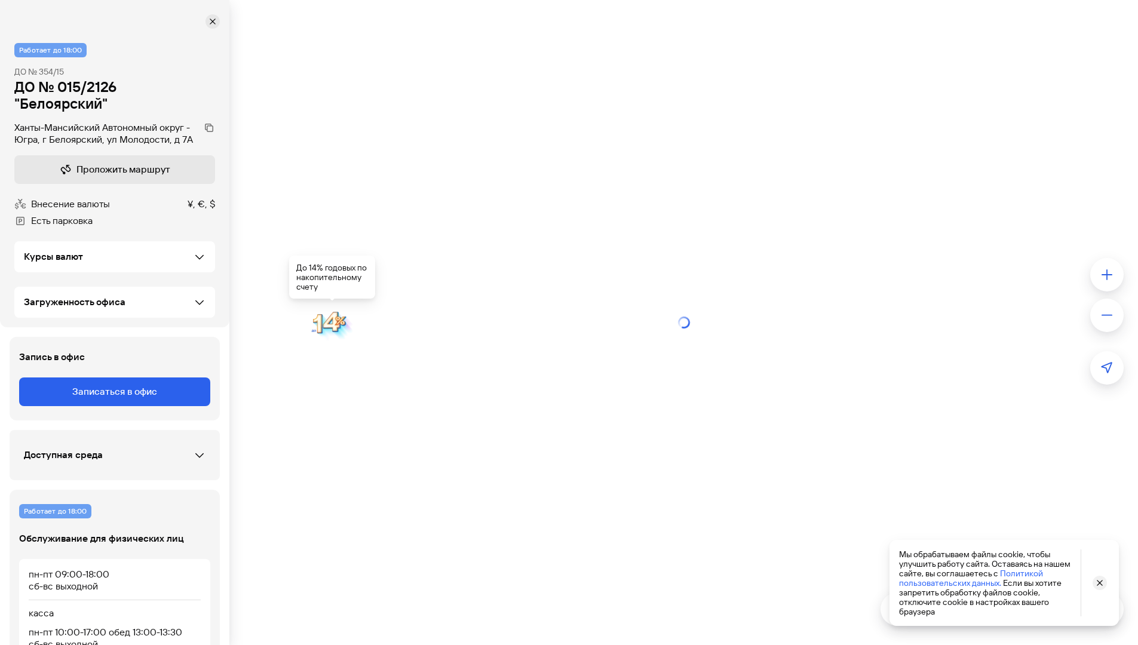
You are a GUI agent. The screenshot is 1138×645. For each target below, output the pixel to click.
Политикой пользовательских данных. (971, 578)
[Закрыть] (212, 21)
